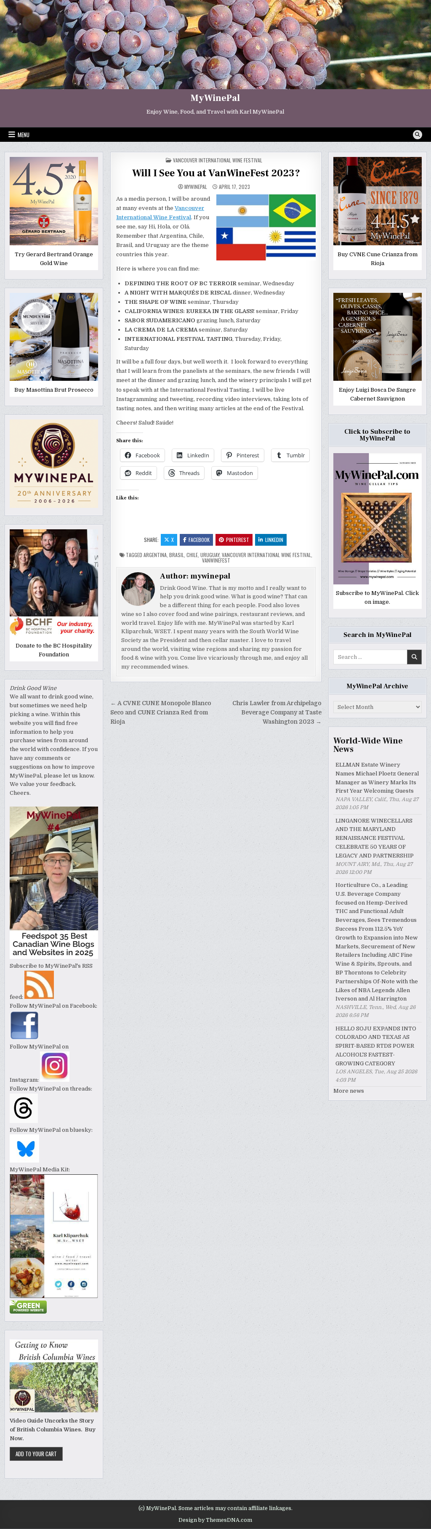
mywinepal (195, 186)
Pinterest (237, 539)
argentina (155, 554)
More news (348, 1091)
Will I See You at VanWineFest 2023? (216, 173)
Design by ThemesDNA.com (215, 1520)
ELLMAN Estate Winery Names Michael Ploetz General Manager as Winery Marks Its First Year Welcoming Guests (377, 778)
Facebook (199, 539)
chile (192, 554)
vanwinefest (216, 560)
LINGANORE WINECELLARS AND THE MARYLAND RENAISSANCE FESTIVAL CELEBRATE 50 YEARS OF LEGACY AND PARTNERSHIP (374, 838)
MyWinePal (215, 98)
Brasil (176, 554)
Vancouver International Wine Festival (217, 160)
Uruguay (209, 554)
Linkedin (274, 539)
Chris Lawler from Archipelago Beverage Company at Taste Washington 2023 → (277, 712)
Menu (23, 134)
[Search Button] (417, 134)
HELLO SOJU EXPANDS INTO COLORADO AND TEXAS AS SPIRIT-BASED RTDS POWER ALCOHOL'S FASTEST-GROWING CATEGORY (375, 1046)
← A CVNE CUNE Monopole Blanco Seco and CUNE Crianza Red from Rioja (160, 712)
